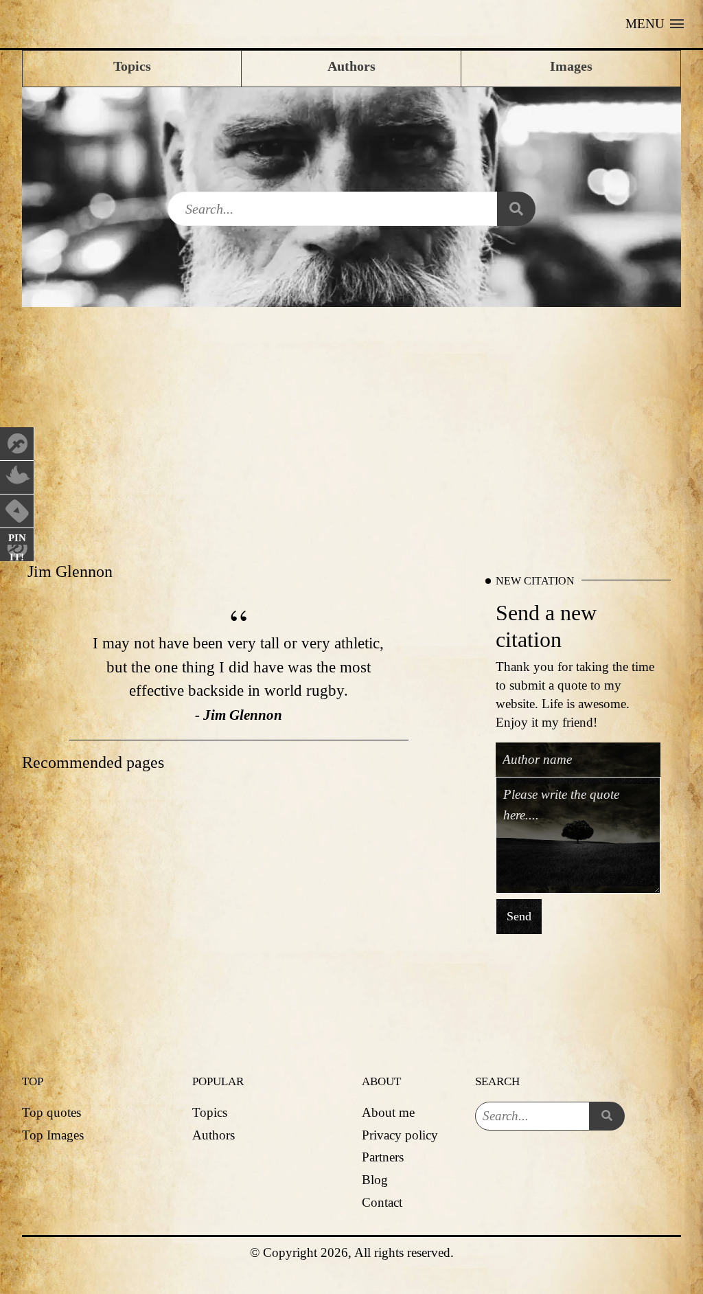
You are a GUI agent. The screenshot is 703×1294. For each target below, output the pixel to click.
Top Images (53, 1135)
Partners (383, 1157)
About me (388, 1112)
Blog (375, 1179)
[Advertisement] (351, 420)
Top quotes (51, 1112)
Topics (209, 1112)
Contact (382, 1202)
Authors (213, 1135)
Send (519, 917)
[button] (654, 24)
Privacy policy (400, 1135)
